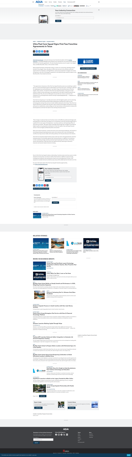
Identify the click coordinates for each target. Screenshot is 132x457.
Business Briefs (50, 41)
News (34, 41)
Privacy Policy (69, 453)
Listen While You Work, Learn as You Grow (90, 251)
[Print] (34, 51)
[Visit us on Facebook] (56, 434)
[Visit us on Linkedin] (67, 434)
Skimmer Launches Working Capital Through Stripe (47, 323)
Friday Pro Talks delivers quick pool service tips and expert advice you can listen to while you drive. (62, 277)
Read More (71, 407)
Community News (41, 41)
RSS (74, 453)
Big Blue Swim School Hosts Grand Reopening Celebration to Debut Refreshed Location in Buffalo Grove (52, 355)
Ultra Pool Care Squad (38, 60)
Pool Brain (51, 371)
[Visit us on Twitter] (64, 434)
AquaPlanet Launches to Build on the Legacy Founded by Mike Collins (53, 378)
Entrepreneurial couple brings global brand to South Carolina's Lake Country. (48, 309)
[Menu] (33, 2)
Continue (55, 202)
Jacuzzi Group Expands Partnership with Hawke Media (60, 386)
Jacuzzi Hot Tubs (52, 389)
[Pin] (45, 51)
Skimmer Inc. (37, 325)
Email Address (58, 15)
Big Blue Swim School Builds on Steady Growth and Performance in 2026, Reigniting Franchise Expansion (88, 83)
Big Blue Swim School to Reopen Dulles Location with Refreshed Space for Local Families (54, 346)
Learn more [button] (34, 455)
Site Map (77, 453)
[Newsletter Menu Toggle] (99, 2)
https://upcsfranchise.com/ (41, 164)
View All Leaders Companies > (88, 68)
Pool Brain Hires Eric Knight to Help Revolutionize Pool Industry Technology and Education (74, 252)
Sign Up (58, 20)
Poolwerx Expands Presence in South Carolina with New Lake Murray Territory (88, 95)
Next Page (42, 396)
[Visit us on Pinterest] (61, 434)
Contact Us (60, 453)
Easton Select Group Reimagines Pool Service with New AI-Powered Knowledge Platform (52, 314)
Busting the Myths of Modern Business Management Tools (84, 77)
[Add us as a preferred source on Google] (47, 51)
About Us (54, 453)
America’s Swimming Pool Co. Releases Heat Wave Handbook (84, 89)
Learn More (38, 407)
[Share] (37, 51)
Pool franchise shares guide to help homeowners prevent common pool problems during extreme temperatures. (61, 296)
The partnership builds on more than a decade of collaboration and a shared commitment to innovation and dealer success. (61, 391)
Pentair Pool (51, 268)
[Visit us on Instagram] (59, 434)
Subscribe (64, 453)
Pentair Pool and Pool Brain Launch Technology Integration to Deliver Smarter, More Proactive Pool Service (58, 215)
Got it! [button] (129, 455)
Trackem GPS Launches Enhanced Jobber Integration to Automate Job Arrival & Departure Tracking (53, 337)
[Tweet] (42, 51)
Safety (79, 87)
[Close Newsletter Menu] (99, 10)
